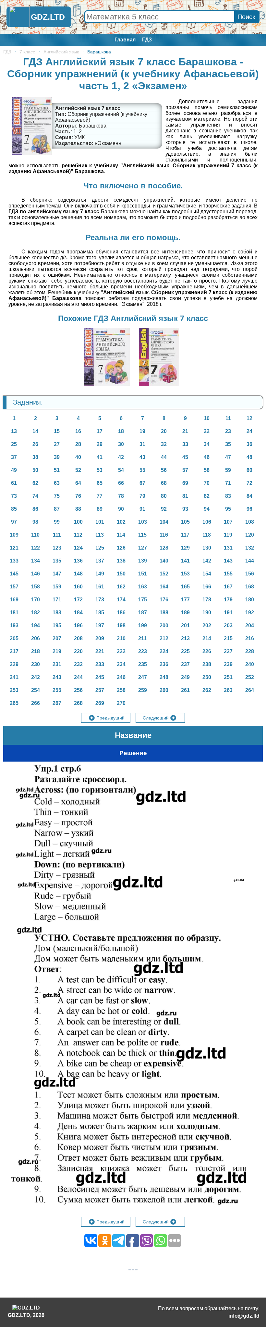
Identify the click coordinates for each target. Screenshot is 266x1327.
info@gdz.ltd (244, 1316)
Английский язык (61, 51)
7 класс (27, 51)
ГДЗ (147, 39)
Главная (125, 39)
